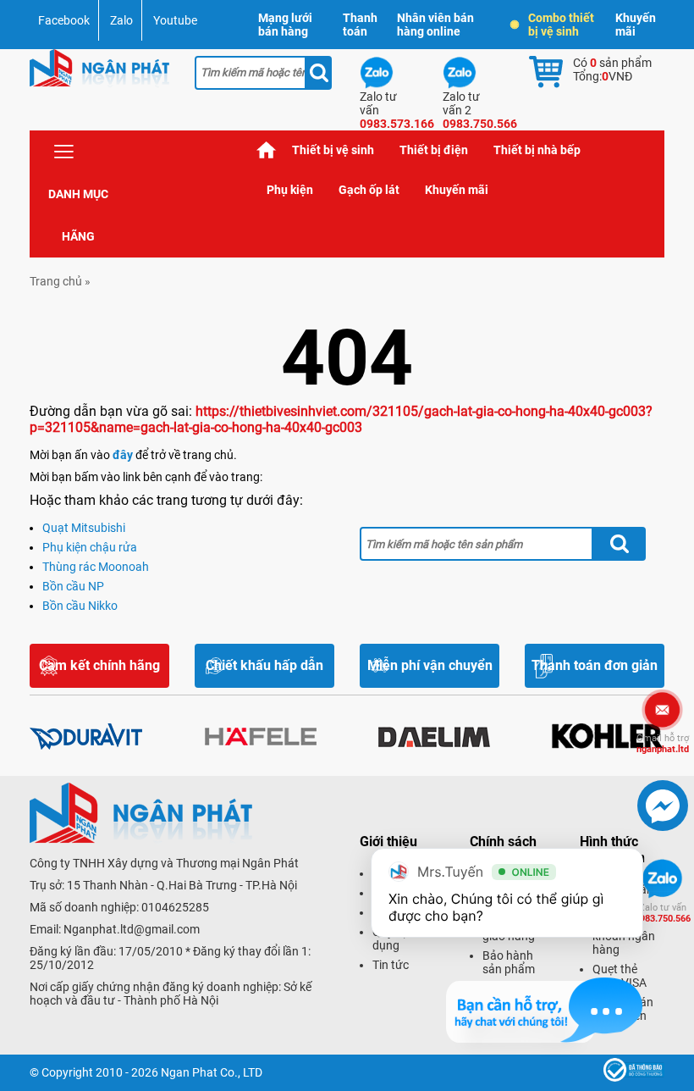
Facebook (64, 20)
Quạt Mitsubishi (83, 527)
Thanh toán (360, 24)
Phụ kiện (290, 190)
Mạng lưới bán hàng (285, 24)
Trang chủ (266, 150)
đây (123, 455)
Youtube (175, 20)
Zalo (121, 20)
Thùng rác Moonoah (95, 566)
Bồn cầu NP (73, 586)
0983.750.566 (663, 913)
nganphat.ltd (662, 744)
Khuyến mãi (635, 24)
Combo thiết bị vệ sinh (561, 24)
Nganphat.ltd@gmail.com (131, 929)
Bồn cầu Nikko (80, 605)
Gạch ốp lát (369, 190)
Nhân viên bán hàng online (435, 24)
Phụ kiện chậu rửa (89, 547)
